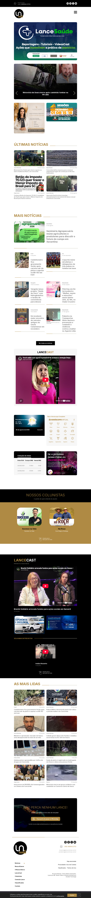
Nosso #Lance (19, 866)
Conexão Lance (20, 879)
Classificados (19, 883)
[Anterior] (16, 93)
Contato (17, 886)
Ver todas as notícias (45, 343)
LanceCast (18, 873)
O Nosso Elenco (20, 869)
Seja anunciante (71, 861)
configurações (60, 896)
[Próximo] (74, 93)
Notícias (17, 863)
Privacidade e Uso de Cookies (67, 864)
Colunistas (18, 876)
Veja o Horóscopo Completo (56, 416)
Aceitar (72, 895)
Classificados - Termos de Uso (67, 868)
